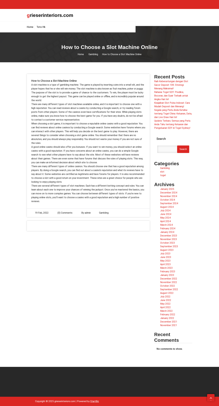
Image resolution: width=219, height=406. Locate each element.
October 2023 (167, 242)
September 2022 (169, 289)
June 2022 (165, 300)
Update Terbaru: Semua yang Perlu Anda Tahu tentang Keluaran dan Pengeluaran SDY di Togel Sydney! (172, 124)
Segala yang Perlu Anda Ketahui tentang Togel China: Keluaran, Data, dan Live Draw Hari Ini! (173, 114)
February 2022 (167, 314)
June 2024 (165, 214)
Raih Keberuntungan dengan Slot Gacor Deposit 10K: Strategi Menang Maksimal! (171, 85)
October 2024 (167, 199)
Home (81, 54)
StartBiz (94, 401)
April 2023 (165, 264)
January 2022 (167, 318)
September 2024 (169, 203)
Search (161, 139)
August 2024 (167, 207)
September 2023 (169, 246)
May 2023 (165, 260)
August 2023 (167, 250)
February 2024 (167, 228)
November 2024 (168, 196)
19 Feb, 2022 (42, 212)
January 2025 (167, 189)
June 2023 (165, 257)
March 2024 (166, 224)
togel (163, 175)
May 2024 (165, 217)
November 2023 (168, 239)
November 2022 (168, 282)
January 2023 (167, 275)
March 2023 (166, 267)
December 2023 (168, 235)
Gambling (93, 54)
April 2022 (165, 307)
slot (162, 171)
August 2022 (167, 293)
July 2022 (165, 296)
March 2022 (166, 311)
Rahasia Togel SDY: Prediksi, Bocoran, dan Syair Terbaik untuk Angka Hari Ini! (171, 96)
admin (88, 212)
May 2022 (165, 303)
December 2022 (168, 278)
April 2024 (165, 221)
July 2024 (165, 210)
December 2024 (168, 192)
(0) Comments (64, 212)
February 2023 (167, 271)
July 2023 (165, 253)
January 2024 (167, 232)
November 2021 (168, 325)
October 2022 (167, 285)
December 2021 (168, 321)
